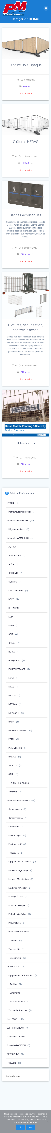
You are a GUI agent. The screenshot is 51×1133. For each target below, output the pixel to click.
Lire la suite (25, 93)
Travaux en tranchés (17, 1010)
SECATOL (12, 765)
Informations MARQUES (18, 538)
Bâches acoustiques (25, 215)
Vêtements (15, 993)
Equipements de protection (20, 975)
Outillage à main (15, 897)
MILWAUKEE (13, 713)
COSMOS (12, 582)
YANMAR (12, 792)
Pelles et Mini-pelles (17, 914)
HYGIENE (11, 503)
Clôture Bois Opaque (25, 65)
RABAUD (12, 757)
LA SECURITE (13, 967)
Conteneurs (13, 827)
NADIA (11, 722)
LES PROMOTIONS (15, 1028)
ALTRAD (12, 547)
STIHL (11, 774)
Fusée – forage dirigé (18, 870)
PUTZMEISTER (15, 748)
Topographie (14, 949)
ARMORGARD (14, 555)
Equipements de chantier (19, 862)
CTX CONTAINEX (15, 590)
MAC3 (11, 687)
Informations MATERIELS (18, 800)
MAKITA (12, 695)
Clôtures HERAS (25, 142)
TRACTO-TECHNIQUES (18, 783)
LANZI (11, 678)
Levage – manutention (18, 879)
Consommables (15, 818)
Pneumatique (14, 923)
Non (31, 1127)
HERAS (26, 86)
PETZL (11, 739)
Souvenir (12, 1063)
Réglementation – (16, 529)
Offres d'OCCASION (16, 1037)
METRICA (12, 704)
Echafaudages (15, 835)
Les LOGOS (12, 1019)
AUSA (11, 564)
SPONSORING (13, 1054)
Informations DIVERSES (17, 520)
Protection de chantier (18, 932)
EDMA (11, 625)
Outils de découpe (16, 905)
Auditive (13, 984)
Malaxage (14, 853)
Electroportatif (15, 844)
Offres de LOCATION (16, 1045)
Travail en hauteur (16, 1002)
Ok (20, 1127)
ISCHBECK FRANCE (16, 669)
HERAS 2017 (26, 443)
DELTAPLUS (13, 608)
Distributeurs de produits (19, 512)
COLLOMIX (13, 573)
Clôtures (25, 254)
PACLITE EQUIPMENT (17, 730)
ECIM (10, 617)
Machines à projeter (17, 888)
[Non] (47, 1121)
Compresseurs (15, 809)
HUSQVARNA (14, 660)
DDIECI (11, 599)
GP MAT (12, 643)
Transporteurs (14, 958)
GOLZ (10, 634)
